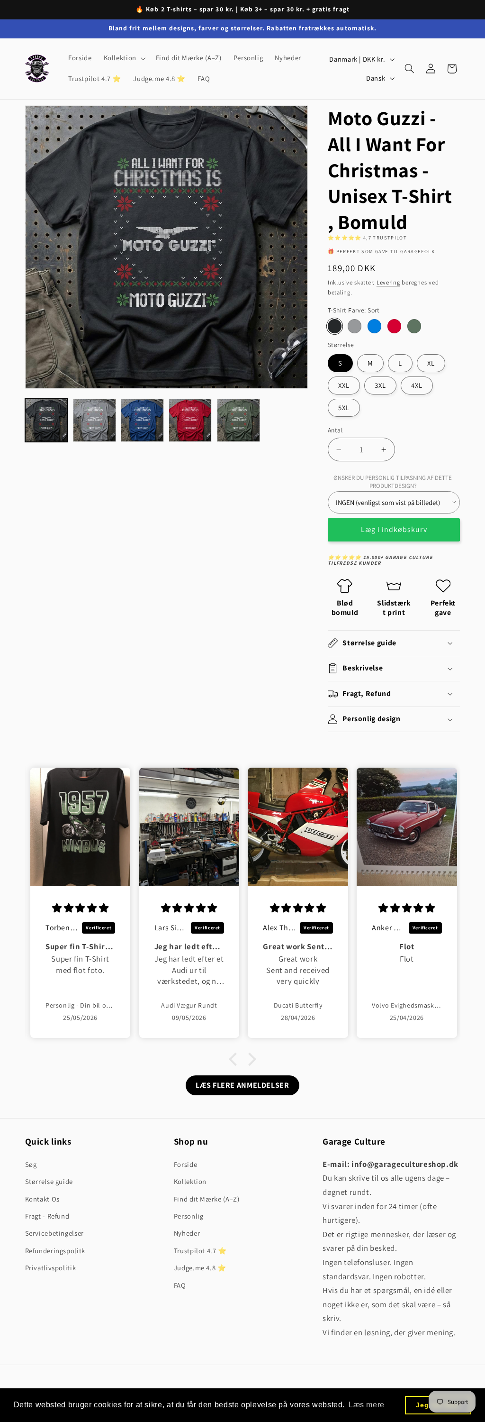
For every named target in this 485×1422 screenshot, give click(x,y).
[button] (124, 58)
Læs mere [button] (367, 1405)
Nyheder (187, 1233)
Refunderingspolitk (55, 1250)
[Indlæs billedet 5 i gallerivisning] (238, 420)
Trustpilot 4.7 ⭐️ (200, 1250)
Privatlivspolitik (50, 1267)
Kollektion (190, 1181)
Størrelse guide (49, 1181)
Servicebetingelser (54, 1233)
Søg (31, 1164)
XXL (344, 385)
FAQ (180, 1285)
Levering (388, 282)
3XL (380, 385)
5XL (344, 407)
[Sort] (334, 326)
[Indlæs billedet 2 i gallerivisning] (94, 420)
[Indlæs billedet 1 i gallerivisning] (46, 420)
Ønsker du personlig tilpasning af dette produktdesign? (392, 482)
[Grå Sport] (354, 326)
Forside (185, 1164)
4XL (416, 385)
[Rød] (394, 326)
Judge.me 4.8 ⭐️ (200, 1267)
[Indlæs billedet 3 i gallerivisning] (142, 420)
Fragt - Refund (47, 1215)
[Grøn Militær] (414, 326)
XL (431, 362)
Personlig (189, 1215)
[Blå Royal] (374, 326)
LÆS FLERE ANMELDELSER (242, 1085)
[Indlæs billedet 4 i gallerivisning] (190, 420)
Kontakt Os (42, 1198)
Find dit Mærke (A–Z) (207, 1198)
